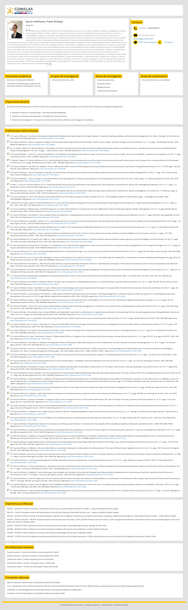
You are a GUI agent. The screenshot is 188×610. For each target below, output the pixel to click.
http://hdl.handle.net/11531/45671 (70, 272)
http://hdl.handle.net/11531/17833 (41, 357)
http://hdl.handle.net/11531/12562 (99, 474)
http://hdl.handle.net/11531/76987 (55, 205)
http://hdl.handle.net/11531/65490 (46, 217)
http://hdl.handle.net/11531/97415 (62, 187)
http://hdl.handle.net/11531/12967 (50, 332)
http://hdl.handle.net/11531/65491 (59, 211)
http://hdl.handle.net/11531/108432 (95, 150)
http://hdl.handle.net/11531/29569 (67, 326)
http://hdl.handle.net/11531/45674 (69, 290)
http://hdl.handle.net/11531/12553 (33, 426)
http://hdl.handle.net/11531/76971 (71, 247)
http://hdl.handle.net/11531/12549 (39, 383)
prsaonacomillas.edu (143, 39)
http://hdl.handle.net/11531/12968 (58, 345)
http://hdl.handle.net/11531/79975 (72, 193)
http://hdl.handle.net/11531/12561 (84, 468)
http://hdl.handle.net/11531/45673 (23, 278)
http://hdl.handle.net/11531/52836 (78, 260)
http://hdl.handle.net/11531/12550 (58, 402)
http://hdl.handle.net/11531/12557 (58, 444)
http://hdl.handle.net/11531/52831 (71, 235)
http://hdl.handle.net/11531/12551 (33, 414)
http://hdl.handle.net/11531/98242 (62, 156)
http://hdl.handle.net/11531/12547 (37, 389)
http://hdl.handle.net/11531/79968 (37, 181)
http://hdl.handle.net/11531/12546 (33, 396)
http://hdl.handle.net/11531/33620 (112, 296)
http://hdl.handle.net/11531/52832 (79, 241)
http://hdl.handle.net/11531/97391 (53, 169)
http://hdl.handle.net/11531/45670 (71, 266)
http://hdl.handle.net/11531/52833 (33, 254)
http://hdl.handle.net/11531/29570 (23, 320)
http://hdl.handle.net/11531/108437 (41, 144)
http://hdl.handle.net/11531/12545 (61, 369)
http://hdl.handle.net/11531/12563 (84, 481)
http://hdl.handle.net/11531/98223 (46, 175)
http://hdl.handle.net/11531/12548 (77, 375)
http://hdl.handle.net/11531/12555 (112, 438)
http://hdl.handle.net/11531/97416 (45, 199)
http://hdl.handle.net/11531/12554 (23, 420)
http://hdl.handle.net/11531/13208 (73, 487)
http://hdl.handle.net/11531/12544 (33, 363)
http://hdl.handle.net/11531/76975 (63, 223)
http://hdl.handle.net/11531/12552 (75, 408)
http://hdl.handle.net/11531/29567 (89, 314)
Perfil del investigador (147, 42)
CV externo (168, 42)
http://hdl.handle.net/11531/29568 (56, 308)
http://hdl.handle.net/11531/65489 (46, 229)
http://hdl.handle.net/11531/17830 (128, 351)
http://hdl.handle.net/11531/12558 (53, 450)
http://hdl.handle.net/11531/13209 (53, 493)
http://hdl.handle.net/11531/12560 (23, 462)
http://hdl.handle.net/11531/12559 (80, 456)
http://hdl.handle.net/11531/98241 (88, 162)
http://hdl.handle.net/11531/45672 (46, 284)
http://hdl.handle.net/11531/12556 (69, 432)
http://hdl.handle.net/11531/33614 (70, 302)
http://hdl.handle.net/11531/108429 (50, 138)
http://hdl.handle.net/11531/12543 (37, 339)
